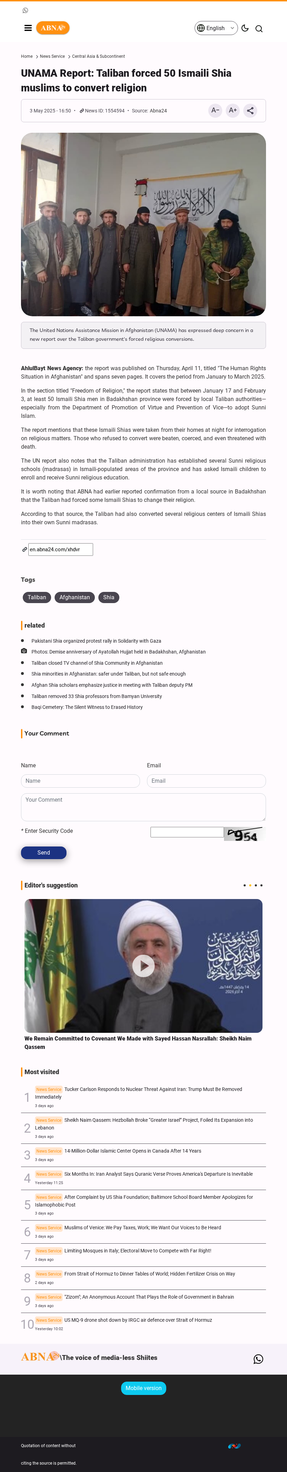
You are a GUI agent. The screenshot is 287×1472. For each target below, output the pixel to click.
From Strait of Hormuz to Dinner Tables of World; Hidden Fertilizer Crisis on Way (135, 1274)
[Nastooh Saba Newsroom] (238, 1445)
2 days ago (44, 1282)
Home (27, 56)
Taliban (37, 597)
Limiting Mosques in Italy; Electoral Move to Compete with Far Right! (123, 1251)
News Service (52, 56)
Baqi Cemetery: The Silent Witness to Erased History (87, 707)
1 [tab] (245, 885)
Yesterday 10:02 (49, 1329)
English (215, 28)
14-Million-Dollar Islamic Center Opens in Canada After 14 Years (118, 1151)
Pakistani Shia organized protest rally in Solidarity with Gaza (96, 641)
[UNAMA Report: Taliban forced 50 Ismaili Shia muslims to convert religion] (143, 224)
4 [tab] (261, 885)
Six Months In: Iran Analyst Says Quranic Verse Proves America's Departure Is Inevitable (144, 1174)
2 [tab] (250, 885)
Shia (108, 597)
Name (28, 765)
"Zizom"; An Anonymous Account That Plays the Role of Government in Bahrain (135, 1297)
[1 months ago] (143, 966)
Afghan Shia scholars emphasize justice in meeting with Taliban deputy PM (111, 685)
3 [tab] (256, 885)
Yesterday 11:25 (49, 1183)
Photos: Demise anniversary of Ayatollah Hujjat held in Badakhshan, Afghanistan (118, 652)
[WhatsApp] (258, 1359)
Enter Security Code (47, 831)
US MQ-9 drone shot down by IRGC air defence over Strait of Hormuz (124, 1320)
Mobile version (144, 1388)
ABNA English (115, 28)
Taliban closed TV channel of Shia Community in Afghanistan (97, 663)
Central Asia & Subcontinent (98, 56)
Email (154, 765)
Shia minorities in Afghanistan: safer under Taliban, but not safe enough (108, 674)
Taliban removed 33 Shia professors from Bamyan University (96, 696)
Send (43, 852)
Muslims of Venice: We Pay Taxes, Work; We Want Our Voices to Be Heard (128, 1228)
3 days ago (44, 1106)
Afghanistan (74, 597)
